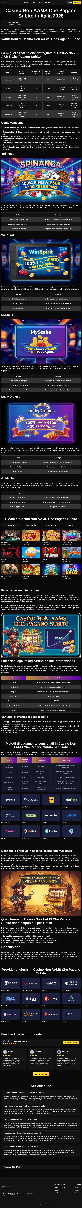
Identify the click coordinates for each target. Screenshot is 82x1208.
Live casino (29, 525)
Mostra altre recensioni (41, 1074)
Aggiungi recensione (71, 1042)
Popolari (9, 525)
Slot (70, 525)
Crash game (49, 525)
